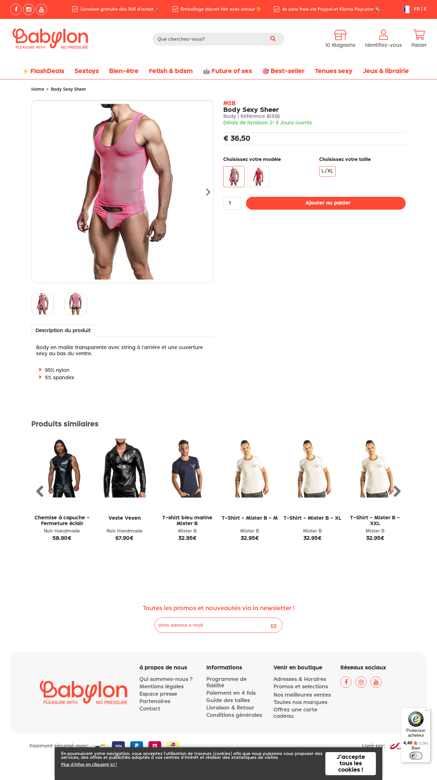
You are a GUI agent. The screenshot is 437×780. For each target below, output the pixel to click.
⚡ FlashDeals (43, 71)
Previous (42, 491)
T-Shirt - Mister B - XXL (375, 521)
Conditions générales (234, 715)
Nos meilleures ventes (302, 695)
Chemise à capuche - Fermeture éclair (62, 521)
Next (204, 191)
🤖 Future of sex (227, 71)
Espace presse (158, 694)
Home (37, 90)
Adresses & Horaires (300, 679)
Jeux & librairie (386, 71)
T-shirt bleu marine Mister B (187, 521)
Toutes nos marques (300, 702)
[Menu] (427, 712)
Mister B (187, 531)
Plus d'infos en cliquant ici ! (89, 765)
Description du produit (63, 330)
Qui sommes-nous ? (166, 679)
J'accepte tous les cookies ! (351, 763)
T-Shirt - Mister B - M (250, 518)
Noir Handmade (62, 531)
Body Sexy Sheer (68, 90)
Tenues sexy (334, 71)
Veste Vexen (124, 518)
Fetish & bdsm (171, 71)
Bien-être (124, 71)
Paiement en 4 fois (231, 693)
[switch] (415, 755)
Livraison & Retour (230, 708)
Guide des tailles (228, 700)
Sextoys (87, 71)
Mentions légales (161, 687)
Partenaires (154, 701)
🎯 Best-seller (283, 71)
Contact (149, 709)
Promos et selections (301, 687)
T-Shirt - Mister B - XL (312, 518)
